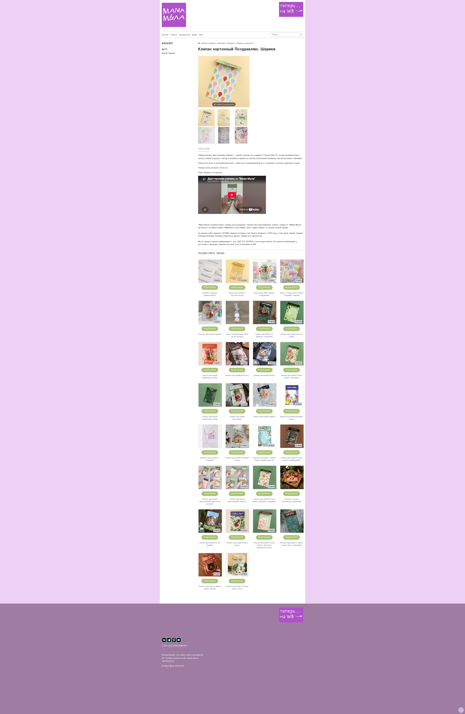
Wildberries (229, 227)
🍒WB (164, 49)
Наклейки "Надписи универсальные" (210, 294)
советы (173, 34)
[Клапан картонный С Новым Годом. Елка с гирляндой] (292, 521)
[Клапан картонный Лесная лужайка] (210, 521)
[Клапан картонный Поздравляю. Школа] (210, 395)
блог (201, 34)
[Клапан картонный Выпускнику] (237, 395)
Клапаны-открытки (244, 43)
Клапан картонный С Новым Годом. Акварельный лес (264, 459)
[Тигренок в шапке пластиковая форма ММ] (292, 477)
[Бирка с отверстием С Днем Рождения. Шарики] (292, 271)
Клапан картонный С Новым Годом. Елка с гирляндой (291, 544)
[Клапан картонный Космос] (265, 354)
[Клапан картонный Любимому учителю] (210, 354)
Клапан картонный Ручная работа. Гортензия (291, 376)
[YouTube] (178, 640)
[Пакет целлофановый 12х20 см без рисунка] (237, 312)
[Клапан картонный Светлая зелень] (292, 312)
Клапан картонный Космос (264, 375)
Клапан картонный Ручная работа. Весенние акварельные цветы (264, 545)
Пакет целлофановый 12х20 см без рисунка (237, 335)
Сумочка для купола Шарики (209, 334)
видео (194, 34)
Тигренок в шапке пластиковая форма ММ (291, 500)
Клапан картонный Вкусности (237, 375)
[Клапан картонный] (265, 312)
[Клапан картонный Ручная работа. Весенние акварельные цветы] (265, 521)
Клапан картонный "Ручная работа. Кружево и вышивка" (264, 500)
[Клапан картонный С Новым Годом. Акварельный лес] (265, 436)
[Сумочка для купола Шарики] (210, 312)
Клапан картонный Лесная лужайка (209, 544)
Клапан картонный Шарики (264, 416)
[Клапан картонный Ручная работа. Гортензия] (292, 354)
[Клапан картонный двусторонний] (210, 477)
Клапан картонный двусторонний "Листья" (237, 500)
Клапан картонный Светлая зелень (291, 335)
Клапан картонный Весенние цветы (291, 417)
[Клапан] (210, 436)
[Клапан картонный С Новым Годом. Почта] (237, 565)
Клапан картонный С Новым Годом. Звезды (210, 587)
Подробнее (210, 287)
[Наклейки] (210, 271)
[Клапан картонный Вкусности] (237, 354)
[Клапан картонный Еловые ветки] (237, 521)
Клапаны (230, 43)
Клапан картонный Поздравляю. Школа (210, 417)
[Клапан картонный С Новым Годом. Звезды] (210, 565)
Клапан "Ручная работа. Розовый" (209, 459)
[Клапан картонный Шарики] (265, 395)
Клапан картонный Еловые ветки (237, 544)
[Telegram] (169, 640)
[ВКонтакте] (164, 640)
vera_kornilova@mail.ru (178, 645)
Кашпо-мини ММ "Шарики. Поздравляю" (264, 294)
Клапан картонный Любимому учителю (210, 376)
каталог (165, 34)
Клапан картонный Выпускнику (237, 417)
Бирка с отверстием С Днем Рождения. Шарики (291, 294)
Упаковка (221, 43)
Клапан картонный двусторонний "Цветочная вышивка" (209, 501)
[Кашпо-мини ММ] (265, 271)
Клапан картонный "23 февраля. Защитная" (264, 335)
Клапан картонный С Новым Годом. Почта (237, 587)
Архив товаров (168, 53)
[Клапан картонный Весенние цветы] (292, 395)
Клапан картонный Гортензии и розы (237, 459)
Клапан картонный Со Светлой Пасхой (237, 294)
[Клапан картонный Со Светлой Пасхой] (237, 271)
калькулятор (184, 34)
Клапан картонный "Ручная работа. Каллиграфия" (291, 459)
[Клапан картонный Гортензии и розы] (237, 436)
